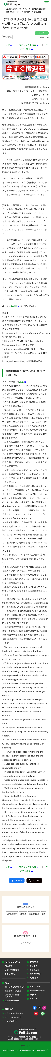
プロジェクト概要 (27, 45)
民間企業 (23, 914)
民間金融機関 (34, 914)
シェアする (18, 880)
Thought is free (41, 1050)
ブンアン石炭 (26, 942)
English (41, 33)
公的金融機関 (12, 914)
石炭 (43, 914)
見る (21, 381)
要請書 (14, 306)
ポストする (36, 880)
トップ (6, 45)
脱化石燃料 (13, 9)
